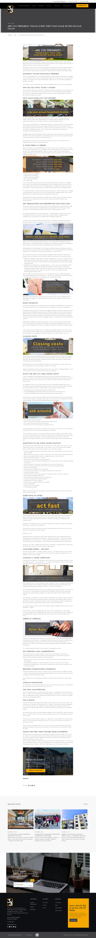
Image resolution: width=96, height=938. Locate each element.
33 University (58, 910)
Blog (15, 35)
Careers (44, 907)
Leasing (32, 906)
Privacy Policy (29, 934)
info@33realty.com (11, 924)
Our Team (45, 902)
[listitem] (21, 825)
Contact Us (82, 5)
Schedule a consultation (36, 770)
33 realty (10, 35)
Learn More (73, 920)
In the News (58, 902)
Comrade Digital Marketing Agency (80, 934)
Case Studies (58, 907)
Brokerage (32, 909)
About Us (45, 905)
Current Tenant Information (59, 1)
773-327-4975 (10, 921)
